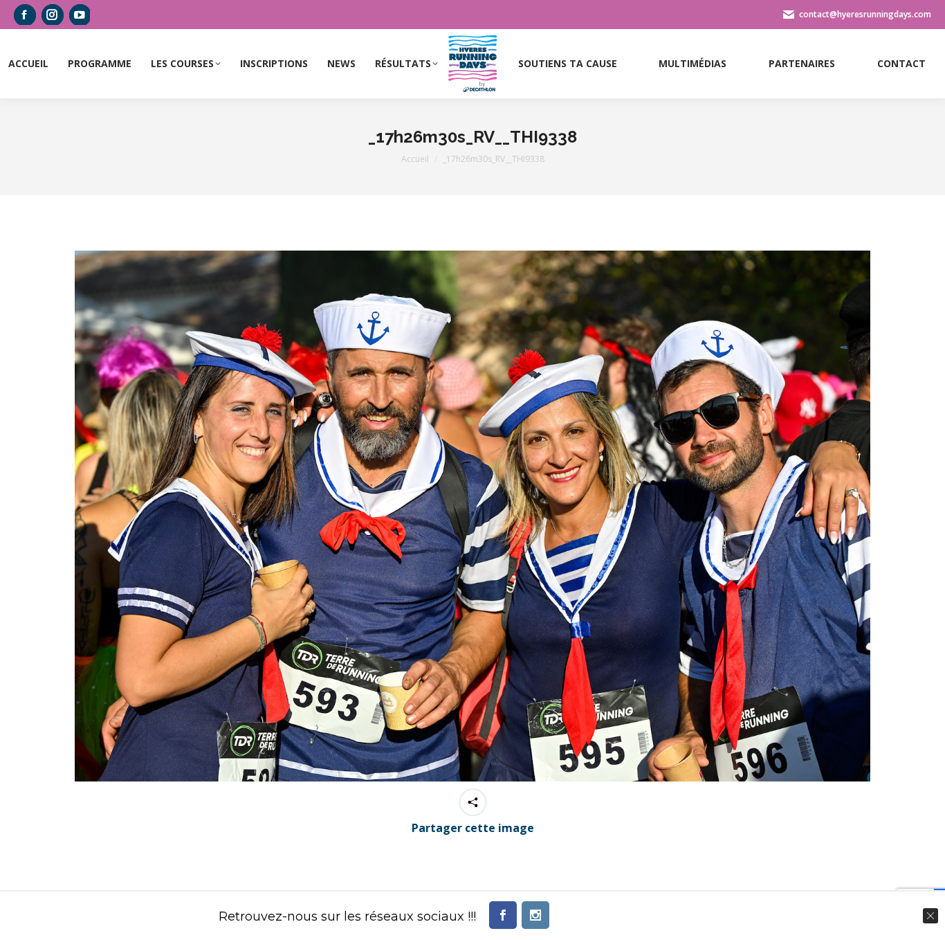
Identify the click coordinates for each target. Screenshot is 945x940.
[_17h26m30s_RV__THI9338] (472, 516)
